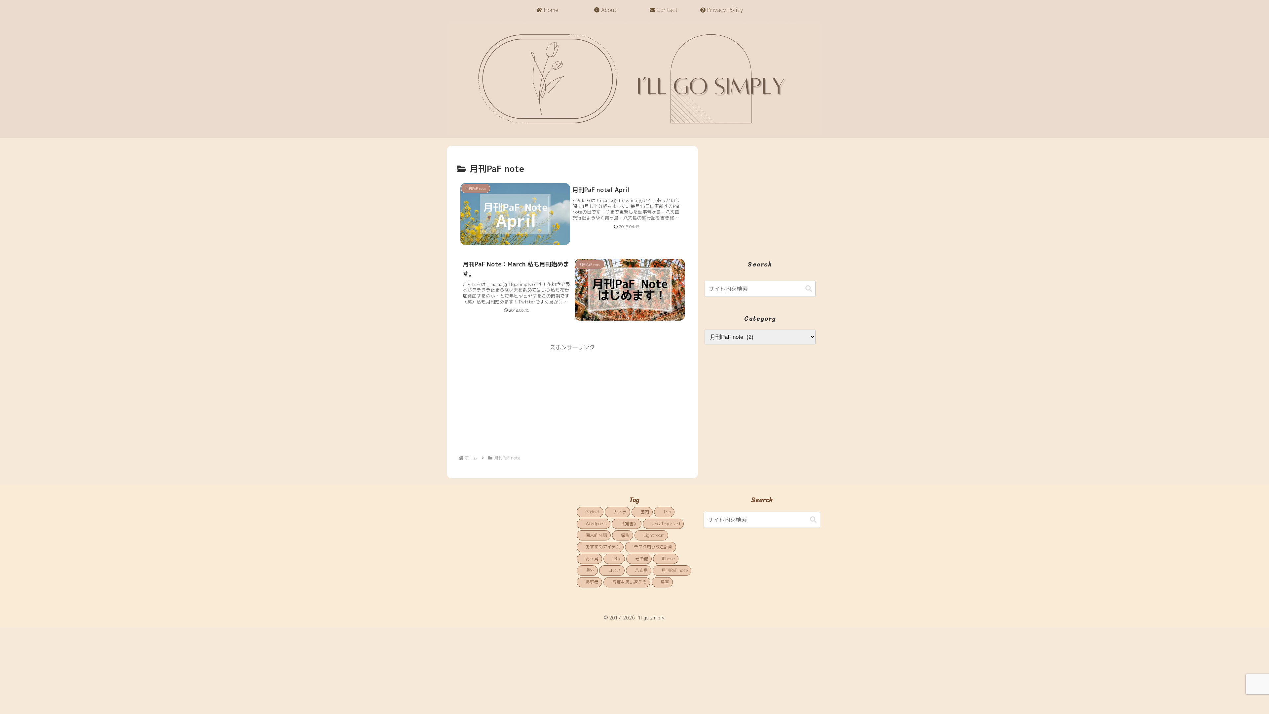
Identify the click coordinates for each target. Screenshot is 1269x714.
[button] (809, 289)
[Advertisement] (572, 399)
